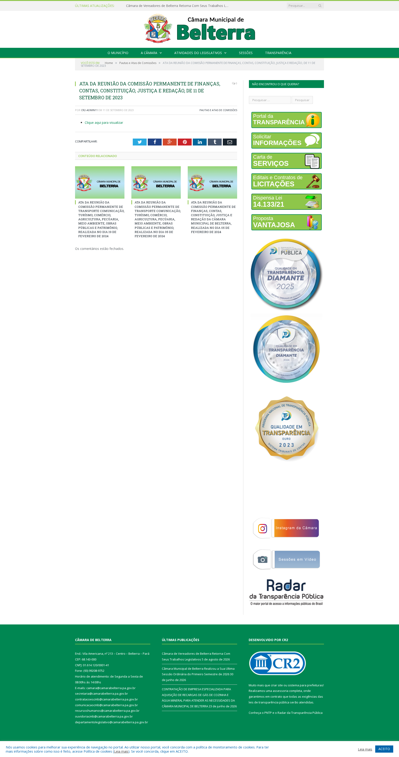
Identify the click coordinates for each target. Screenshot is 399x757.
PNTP (268, 713)
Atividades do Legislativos (198, 53)
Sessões (246, 53)
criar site (277, 685)
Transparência (278, 53)
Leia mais (121, 751)
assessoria (280, 691)
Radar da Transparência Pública (300, 713)
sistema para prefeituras (305, 685)
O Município (118, 53)
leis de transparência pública (269, 702)
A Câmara (149, 53)
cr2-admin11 (89, 110)
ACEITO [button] (384, 749)
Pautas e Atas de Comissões (218, 110)
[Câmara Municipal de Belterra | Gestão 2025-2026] (200, 28)
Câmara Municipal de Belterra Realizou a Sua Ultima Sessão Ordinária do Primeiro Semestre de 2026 (179, 6)
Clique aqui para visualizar (104, 122)
